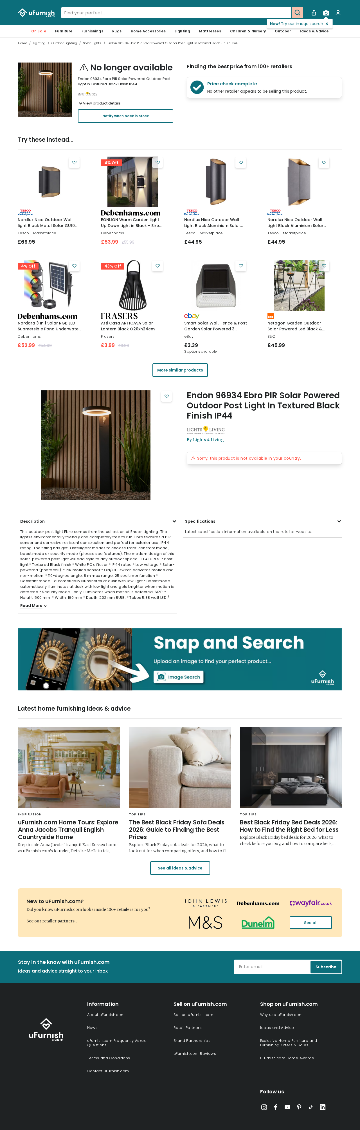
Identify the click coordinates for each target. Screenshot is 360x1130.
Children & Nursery (248, 31)
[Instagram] (264, 1108)
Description (32, 521)
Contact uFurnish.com (108, 1071)
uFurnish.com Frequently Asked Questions (117, 1043)
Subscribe (326, 967)
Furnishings (92, 31)
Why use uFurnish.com (281, 1014)
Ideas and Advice (277, 1027)
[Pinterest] (299, 1108)
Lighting (182, 31)
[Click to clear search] (285, 12)
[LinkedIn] (323, 1108)
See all (311, 923)
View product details (102, 103)
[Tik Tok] (311, 1108)
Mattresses (210, 31)
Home (22, 43)
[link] (49, 182)
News (92, 1027)
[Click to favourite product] (74, 162)
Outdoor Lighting (64, 43)
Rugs (117, 31)
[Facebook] (276, 1108)
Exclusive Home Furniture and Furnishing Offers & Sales (288, 1043)
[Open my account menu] (338, 12)
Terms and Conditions (108, 1058)
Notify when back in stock (125, 116)
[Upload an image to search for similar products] (326, 12)
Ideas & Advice (314, 31)
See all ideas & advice (180, 868)
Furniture (64, 31)
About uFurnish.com (106, 1014)
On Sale (38, 31)
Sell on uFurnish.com (193, 1014)
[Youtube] (287, 1108)
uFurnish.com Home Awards (287, 1058)
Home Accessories (148, 31)
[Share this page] (314, 12)
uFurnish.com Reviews (195, 1053)
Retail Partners (188, 1027)
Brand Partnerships (192, 1040)
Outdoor (283, 31)
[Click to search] (297, 12)
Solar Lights (92, 43)
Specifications (200, 521)
